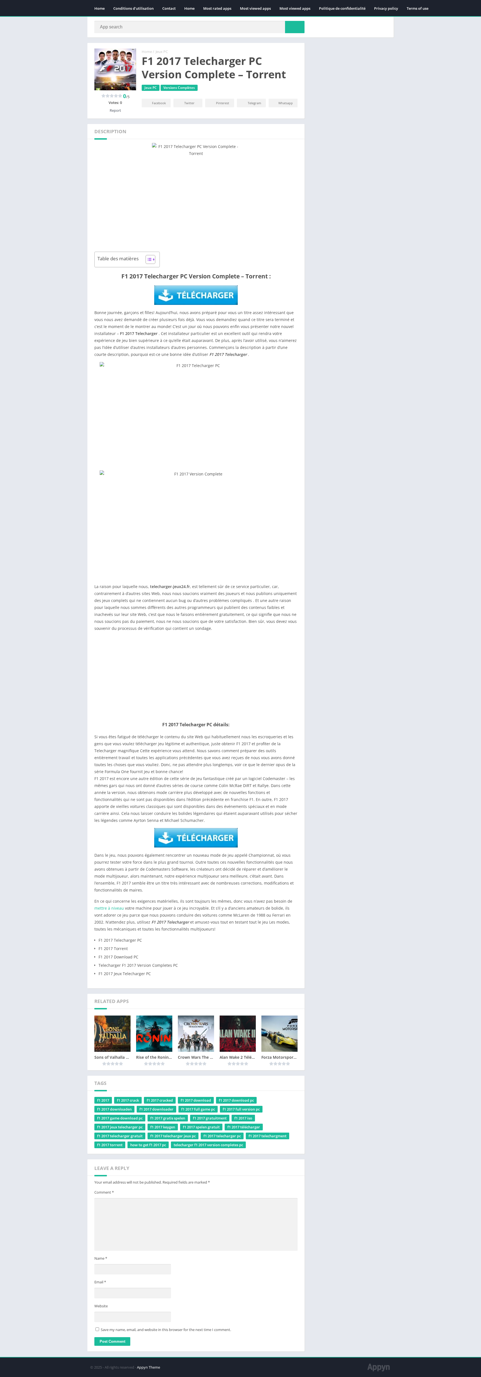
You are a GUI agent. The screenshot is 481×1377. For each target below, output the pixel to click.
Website (101, 1305)
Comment (104, 1192)
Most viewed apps (255, 8)
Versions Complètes (179, 87)
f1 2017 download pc (236, 1100)
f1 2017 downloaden (114, 1109)
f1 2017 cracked (160, 1100)
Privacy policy (386, 8)
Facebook (159, 103)
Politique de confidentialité (342, 8)
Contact (169, 8)
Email (100, 1281)
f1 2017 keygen (162, 1127)
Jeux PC (162, 51)
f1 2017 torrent (109, 1144)
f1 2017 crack (128, 1100)
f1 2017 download (196, 1100)
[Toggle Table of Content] (147, 259)
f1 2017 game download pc (120, 1118)
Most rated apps (217, 8)
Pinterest (222, 103)
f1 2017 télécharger (243, 1127)
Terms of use (417, 8)
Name (100, 1258)
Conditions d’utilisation (133, 8)
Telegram (254, 103)
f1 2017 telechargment (267, 1135)
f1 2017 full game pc (198, 1109)
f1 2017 (103, 1100)
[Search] (295, 27)
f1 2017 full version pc (241, 1109)
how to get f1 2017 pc (148, 1144)
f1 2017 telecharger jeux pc (173, 1135)
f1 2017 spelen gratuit (201, 1127)
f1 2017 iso (243, 1118)
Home (99, 8)
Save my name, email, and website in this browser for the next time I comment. (166, 1329)
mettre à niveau (109, 908)
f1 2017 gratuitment (210, 1118)
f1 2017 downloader (156, 1109)
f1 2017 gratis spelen (167, 1118)
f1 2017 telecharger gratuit (120, 1135)
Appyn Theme (148, 1367)
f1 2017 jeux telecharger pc (120, 1127)
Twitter (189, 103)
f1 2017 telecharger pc (222, 1135)
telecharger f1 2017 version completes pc (208, 1144)
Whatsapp (285, 103)
